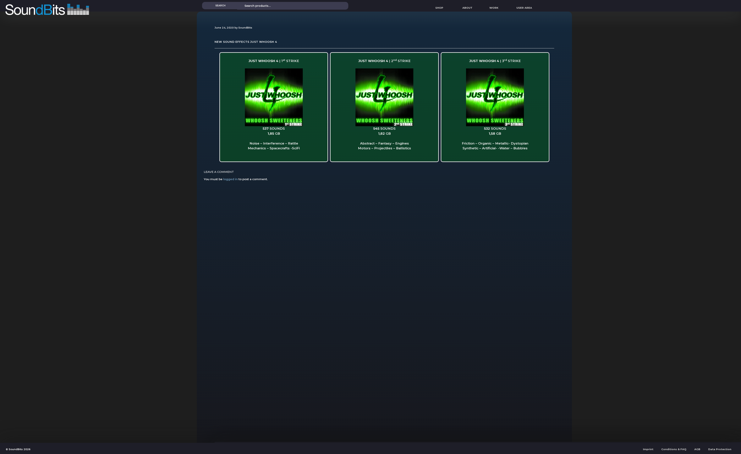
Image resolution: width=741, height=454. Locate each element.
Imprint (648, 449)
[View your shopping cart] (540, 8)
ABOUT (467, 7)
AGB (697, 449)
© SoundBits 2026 (18, 449)
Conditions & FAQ (673, 449)
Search (220, 5)
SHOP (439, 7)
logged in (230, 179)
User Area (524, 7)
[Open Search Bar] (566, 8)
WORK (493, 7)
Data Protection (719, 449)
